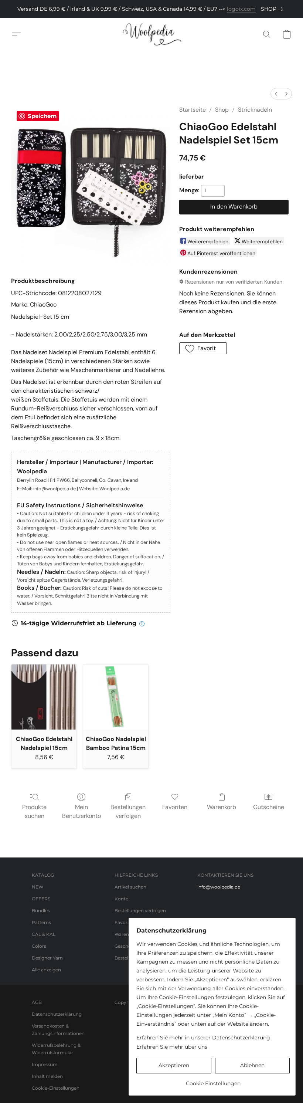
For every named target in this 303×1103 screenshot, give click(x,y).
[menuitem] (276, 93)
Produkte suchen (34, 811)
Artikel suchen (130, 887)
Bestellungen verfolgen (128, 811)
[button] (151, 34)
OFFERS (41, 898)
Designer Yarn (47, 958)
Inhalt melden (47, 1076)
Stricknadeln (255, 110)
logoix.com (241, 9)
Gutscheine (268, 807)
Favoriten (174, 807)
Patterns (41, 922)
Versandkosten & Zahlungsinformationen (58, 1029)
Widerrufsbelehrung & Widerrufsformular (56, 1048)
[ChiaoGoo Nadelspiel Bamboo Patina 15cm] (115, 697)
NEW (37, 887)
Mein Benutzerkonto (81, 811)
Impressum (45, 1064)
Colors (39, 946)
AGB (37, 1002)
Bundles (41, 910)
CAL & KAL (43, 934)
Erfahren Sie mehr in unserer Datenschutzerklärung (203, 1037)
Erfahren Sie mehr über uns (171, 1046)
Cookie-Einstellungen (55, 1088)
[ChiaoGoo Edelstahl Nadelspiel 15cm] (43, 697)
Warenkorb (221, 807)
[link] (273, 8)
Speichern (42, 115)
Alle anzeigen (46, 969)
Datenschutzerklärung (57, 1014)
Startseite (192, 110)
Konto (122, 898)
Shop (222, 110)
